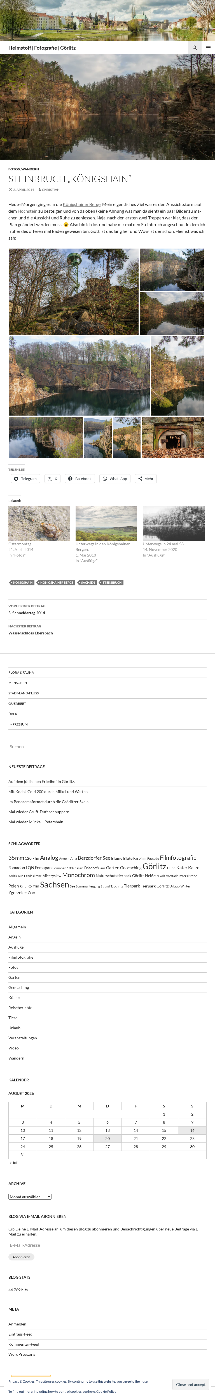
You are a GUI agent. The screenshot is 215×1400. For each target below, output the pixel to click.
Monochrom (78, 875)
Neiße (150, 875)
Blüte (127, 858)
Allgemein (17, 926)
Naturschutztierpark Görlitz (120, 875)
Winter (185, 886)
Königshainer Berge (82, 204)
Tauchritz (117, 886)
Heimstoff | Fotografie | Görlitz (42, 48)
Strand (105, 886)
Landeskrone (33, 876)
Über (12, 714)
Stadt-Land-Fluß (23, 693)
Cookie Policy (106, 1391)
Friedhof (90, 868)
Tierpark (132, 885)
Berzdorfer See (94, 858)
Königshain (22, 582)
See (72, 886)
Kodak (12, 876)
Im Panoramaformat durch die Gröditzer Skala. (48, 801)
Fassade (153, 858)
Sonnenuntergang (88, 886)
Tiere (12, 1017)
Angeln (64, 858)
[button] (73, 292)
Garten (112, 867)
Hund (171, 868)
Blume (116, 858)
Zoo (31, 892)
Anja (73, 858)
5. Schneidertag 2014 (27, 609)
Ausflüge (16, 947)
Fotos (14, 169)
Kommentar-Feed (23, 1344)
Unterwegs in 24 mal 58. (163, 543)
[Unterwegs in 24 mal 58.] (173, 523)
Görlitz (154, 866)
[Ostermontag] (39, 523)
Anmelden (17, 1324)
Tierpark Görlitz (155, 886)
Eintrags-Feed (20, 1334)
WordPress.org (21, 1354)
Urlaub (174, 886)
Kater (181, 867)
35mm (16, 857)
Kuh (20, 876)
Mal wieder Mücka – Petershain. (36, 821)
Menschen (17, 683)
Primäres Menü (208, 47)
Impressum (18, 724)
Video (13, 1048)
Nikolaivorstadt (167, 876)
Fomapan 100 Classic (67, 868)
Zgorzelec (17, 892)
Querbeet (17, 703)
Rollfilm (33, 886)
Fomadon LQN (21, 867)
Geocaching (131, 867)
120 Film (32, 858)
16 (192, 1130)
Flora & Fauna (21, 672)
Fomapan (43, 867)
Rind (23, 886)
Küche (14, 997)
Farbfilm (139, 858)
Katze (193, 867)
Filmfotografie (178, 857)
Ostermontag (19, 543)
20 (107, 1138)
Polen (13, 885)
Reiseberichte (20, 1007)
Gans (101, 868)
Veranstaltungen (22, 1037)
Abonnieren (21, 1257)
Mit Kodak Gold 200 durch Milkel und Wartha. (48, 791)
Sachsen (88, 582)
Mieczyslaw (52, 875)
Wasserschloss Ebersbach (30, 629)
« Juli (14, 1162)
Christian (51, 189)
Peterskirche (188, 876)
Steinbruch (112, 582)
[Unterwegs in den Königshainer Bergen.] (106, 523)
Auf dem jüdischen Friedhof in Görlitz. (41, 781)
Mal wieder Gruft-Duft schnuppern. (39, 811)
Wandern (30, 169)
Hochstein (28, 211)
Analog (49, 857)
